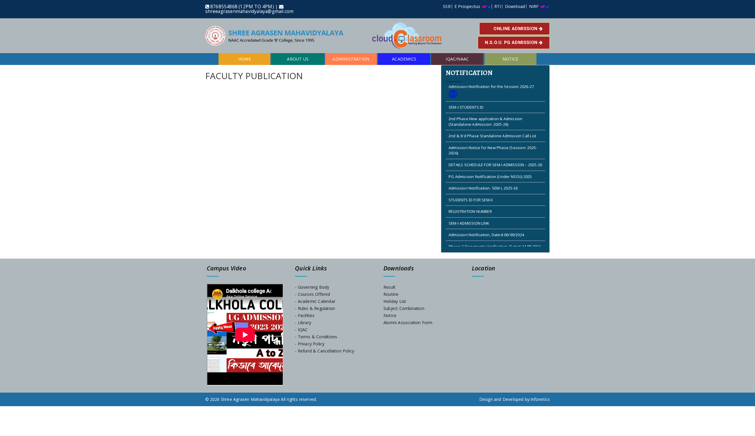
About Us (297, 59)
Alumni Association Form (408, 322)
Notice (510, 59)
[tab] (495, 158)
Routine (390, 294)
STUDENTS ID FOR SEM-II (471, 189)
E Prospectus (468, 6)
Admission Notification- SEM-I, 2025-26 (483, 177)
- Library (303, 322)
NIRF (534, 6)
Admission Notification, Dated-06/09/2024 (486, 224)
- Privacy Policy (309, 344)
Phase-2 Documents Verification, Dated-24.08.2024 (495, 236)
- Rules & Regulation (315, 308)
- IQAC (301, 329)
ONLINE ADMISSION (516, 28)
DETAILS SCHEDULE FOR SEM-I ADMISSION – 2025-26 (495, 154)
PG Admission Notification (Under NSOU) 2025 (490, 166)
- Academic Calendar (315, 301)
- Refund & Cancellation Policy (324, 351)
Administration (350, 59)
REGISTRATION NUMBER (470, 201)
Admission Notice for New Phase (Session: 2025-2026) (493, 140)
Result (389, 287)
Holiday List (394, 301)
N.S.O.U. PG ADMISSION (512, 42)
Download (515, 6)
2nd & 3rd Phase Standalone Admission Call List (492, 125)
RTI (497, 6)
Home (244, 59)
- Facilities (304, 315)
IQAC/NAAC (457, 59)
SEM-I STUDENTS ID (466, 96)
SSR (447, 6)
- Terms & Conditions (316, 336)
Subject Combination (403, 308)
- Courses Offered (312, 294)
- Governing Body (312, 287)
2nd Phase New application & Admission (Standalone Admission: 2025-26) (485, 111)
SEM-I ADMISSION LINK (469, 212)
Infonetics (540, 399)
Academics (404, 59)
